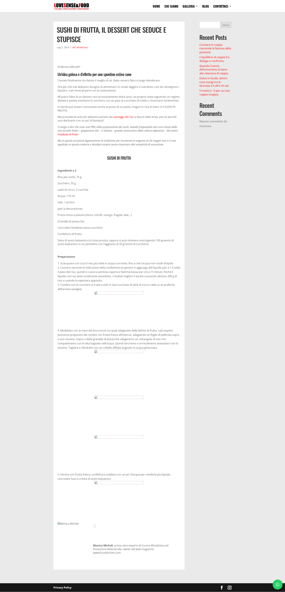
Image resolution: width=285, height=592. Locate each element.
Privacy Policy (62, 587)
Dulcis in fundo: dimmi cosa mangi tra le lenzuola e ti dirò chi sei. (214, 81)
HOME (156, 6)
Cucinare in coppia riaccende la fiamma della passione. (215, 48)
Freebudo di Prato (68, 134)
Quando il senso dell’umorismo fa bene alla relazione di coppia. (214, 69)
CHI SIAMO (171, 6)
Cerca (226, 25)
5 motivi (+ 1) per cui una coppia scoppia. (214, 92)
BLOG (205, 6)
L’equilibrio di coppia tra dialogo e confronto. (214, 59)
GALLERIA (189, 6)
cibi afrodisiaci (80, 47)
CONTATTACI (220, 6)
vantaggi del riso (123, 117)
